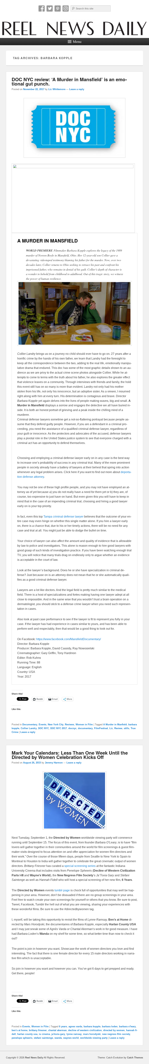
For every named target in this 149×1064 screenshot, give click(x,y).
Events (42, 724)
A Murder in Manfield (115, 724)
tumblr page (62, 890)
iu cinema (44, 1034)
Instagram (66, 8)
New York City (55, 724)
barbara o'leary (127, 1026)
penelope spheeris (22, 1038)
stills (126, 728)
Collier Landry (29, 728)
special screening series (80, 865)
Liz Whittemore (56, 89)
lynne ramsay (74, 1034)
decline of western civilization (85, 1030)
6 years (63, 1026)
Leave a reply (76, 89)
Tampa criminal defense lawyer (63, 516)
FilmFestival (101, 728)
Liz (111, 728)
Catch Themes (135, 1057)
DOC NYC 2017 (58, 728)
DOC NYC (43, 728)
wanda (58, 1038)
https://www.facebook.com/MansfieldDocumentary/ (68, 639)
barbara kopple (92, 1026)
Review (118, 728)
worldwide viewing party (94, 1038)
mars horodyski (92, 1034)
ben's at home (19, 1030)
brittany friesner (38, 1030)
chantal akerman (57, 1030)
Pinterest (58, 8)
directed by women (114, 1030)
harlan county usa (27, 1034)
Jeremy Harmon (54, 762)
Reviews (69, 724)
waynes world (71, 1038)
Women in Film (84, 724)
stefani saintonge (43, 1038)
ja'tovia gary (58, 1034)
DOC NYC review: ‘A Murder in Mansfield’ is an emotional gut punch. (69, 81)
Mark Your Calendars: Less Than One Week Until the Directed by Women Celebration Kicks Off (70, 754)
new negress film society (116, 1034)
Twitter (50, 8)
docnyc (72, 728)
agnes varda (75, 1026)
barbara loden (110, 1026)
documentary (85, 728)
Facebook (42, 8)
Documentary (29, 724)
